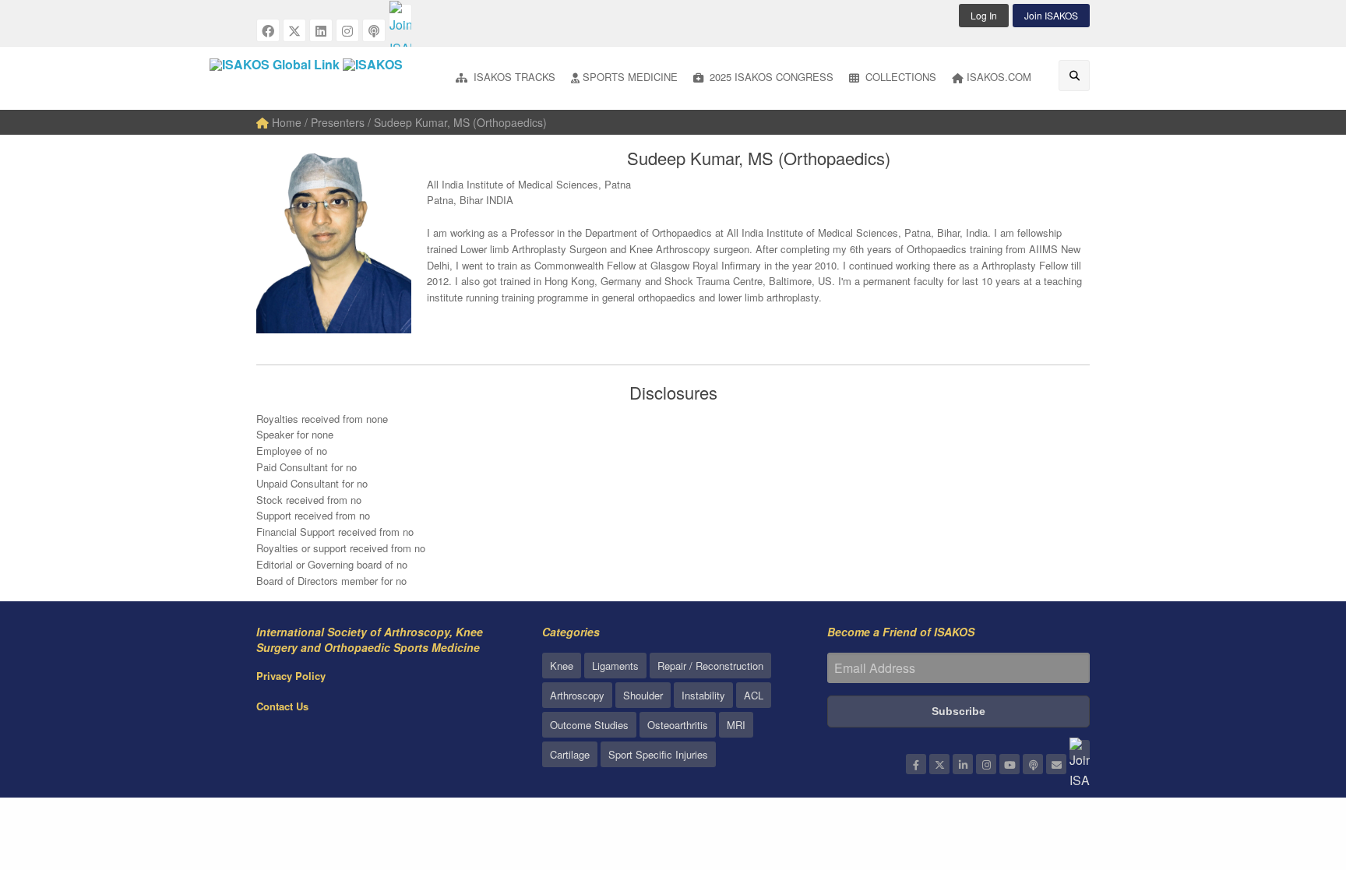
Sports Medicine (630, 76)
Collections (899, 76)
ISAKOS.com (999, 76)
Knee (561, 665)
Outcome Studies (589, 724)
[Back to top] (1295, 772)
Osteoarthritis (677, 724)
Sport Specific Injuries (658, 754)
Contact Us (282, 706)
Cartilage (570, 754)
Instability (703, 695)
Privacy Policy (291, 675)
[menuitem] (505, 78)
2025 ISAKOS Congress (769, 76)
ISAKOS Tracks (512, 76)
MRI (736, 724)
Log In (984, 15)
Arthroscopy (577, 695)
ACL (753, 695)
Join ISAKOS (1051, 15)
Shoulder (643, 695)
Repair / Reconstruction (710, 665)
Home (285, 122)
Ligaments (615, 665)
